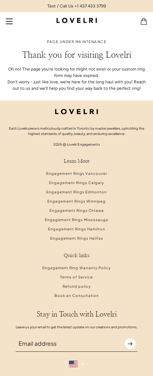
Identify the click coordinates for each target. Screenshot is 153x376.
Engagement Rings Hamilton (76, 229)
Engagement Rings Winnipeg (76, 201)
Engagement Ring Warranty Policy (76, 268)
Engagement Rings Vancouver (76, 173)
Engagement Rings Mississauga (76, 220)
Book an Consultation (76, 295)
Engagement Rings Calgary (76, 183)
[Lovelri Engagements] (77, 20)
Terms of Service (76, 277)
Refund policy (77, 286)
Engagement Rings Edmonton (76, 192)
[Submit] (130, 343)
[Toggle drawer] (9, 21)
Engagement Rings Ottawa (76, 210)
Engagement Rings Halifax (76, 238)
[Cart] (143, 21)
